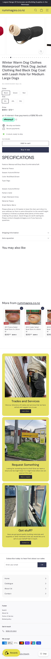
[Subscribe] (42, 564)
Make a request (25, 477)
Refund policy (6, 619)
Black (6, 93)
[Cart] (41, 10)
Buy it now (25, 150)
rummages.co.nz (13, 10)
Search (4, 610)
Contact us (25, 542)
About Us (5, 613)
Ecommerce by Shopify (20, 654)
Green (15, 93)
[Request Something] (25, 440)
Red (24, 93)
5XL (20, 101)
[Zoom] (41, 51)
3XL (5, 101)
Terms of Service (7, 616)
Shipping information (10, 233)
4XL (13, 101)
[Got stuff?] (25, 506)
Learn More (25, 411)
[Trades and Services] (25, 376)
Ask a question (8, 238)
